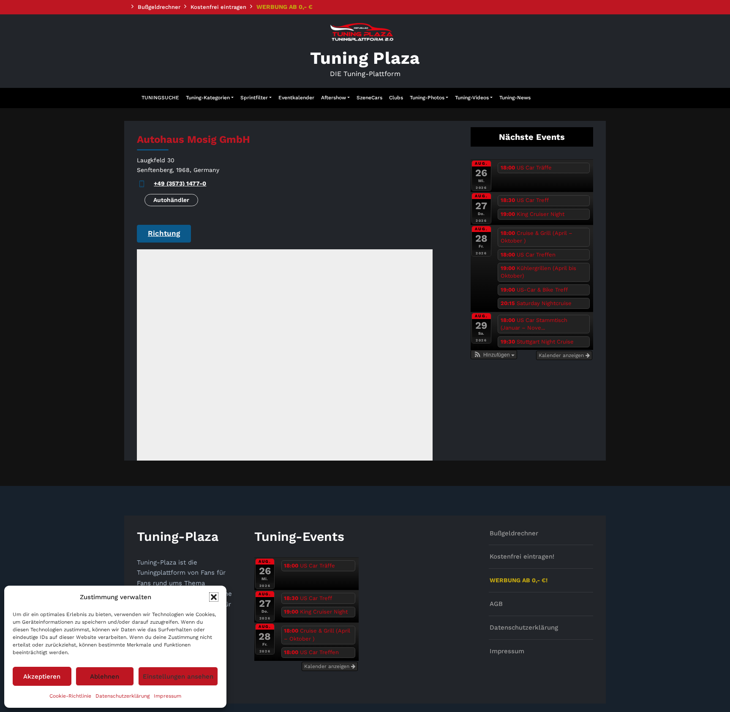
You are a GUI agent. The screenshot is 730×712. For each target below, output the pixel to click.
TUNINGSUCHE (160, 98)
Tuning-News (515, 98)
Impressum (167, 696)
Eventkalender (296, 98)
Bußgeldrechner (159, 7)
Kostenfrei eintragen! (522, 556)
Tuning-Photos (427, 98)
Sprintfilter (254, 98)
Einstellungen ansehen (178, 676)
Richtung (164, 233)
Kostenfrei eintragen (218, 7)
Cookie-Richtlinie (70, 696)
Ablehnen (104, 676)
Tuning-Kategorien (208, 98)
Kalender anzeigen (562, 355)
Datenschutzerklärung (122, 696)
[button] (214, 597)
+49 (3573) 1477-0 (180, 183)
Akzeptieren (41, 676)
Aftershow (333, 98)
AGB (496, 604)
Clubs (396, 98)
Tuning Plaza (365, 58)
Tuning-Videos (472, 98)
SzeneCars (369, 98)
